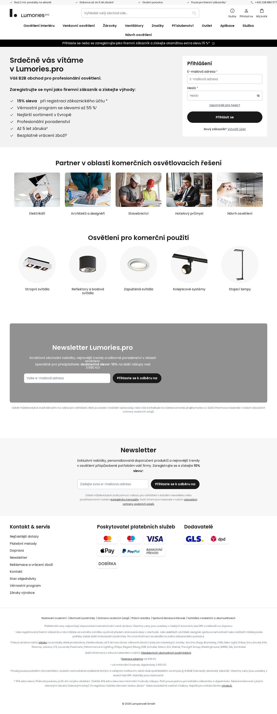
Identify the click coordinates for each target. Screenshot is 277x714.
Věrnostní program (25, 585)
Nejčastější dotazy (24, 536)
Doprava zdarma (132, 659)
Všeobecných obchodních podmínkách (166, 653)
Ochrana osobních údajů (113, 618)
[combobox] (140, 13)
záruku (43, 642)
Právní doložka (141, 618)
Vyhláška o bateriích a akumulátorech (211, 618)
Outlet (207, 25)
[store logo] (29, 13)
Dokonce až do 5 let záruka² (97, 2)
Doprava (17, 550)
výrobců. (227, 685)
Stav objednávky (23, 578)
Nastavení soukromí (54, 618)
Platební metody (23, 543)
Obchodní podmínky (82, 618)
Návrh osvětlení (138, 34)
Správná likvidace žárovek (168, 618)
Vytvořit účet (237, 129)
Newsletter (18, 557)
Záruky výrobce (22, 592)
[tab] (51, 559)
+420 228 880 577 (266, 2)
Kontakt (16, 571)
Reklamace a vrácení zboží (31, 564)
